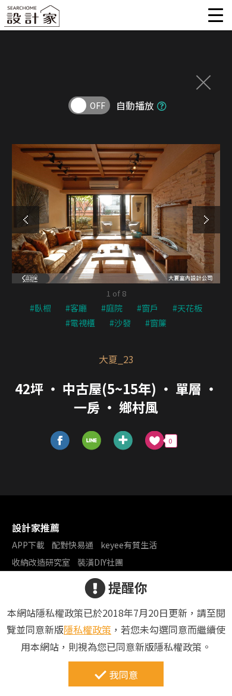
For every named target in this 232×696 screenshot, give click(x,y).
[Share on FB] (60, 441)
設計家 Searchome (32, 19)
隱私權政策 (87, 629)
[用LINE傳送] (92, 441)
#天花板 (187, 308)
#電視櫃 (80, 323)
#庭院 (112, 308)
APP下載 (28, 545)
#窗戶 (147, 308)
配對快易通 (72, 545)
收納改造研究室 (41, 562)
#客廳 (76, 308)
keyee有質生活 (129, 545)
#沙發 (120, 323)
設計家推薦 (35, 527)
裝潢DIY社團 (100, 562)
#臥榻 (40, 308)
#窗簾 (156, 323)
